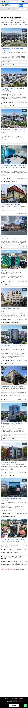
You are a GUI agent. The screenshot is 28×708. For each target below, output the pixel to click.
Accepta (14, 705)
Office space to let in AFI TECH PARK (13, 129)
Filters (21, 5)
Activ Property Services (9, 569)
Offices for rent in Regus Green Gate (13, 165)
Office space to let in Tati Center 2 (12, 387)
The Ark (3, 237)
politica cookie (17, 701)
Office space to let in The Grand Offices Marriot (12, 49)
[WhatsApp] (25, 705)
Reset (25, 5)
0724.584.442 (5, 1)
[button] (3, 37)
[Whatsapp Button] (8, 2)
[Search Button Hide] (20, 2)
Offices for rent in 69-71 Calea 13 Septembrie (12, 499)
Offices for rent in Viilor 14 (9, 462)
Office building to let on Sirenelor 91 (13, 539)
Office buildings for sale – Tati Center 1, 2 (13, 346)
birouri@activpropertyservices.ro (2, 1)
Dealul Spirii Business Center (10, 308)
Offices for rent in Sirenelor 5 (10, 204)
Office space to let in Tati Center (12, 423)
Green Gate (5, 270)
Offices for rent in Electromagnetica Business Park (13, 89)
